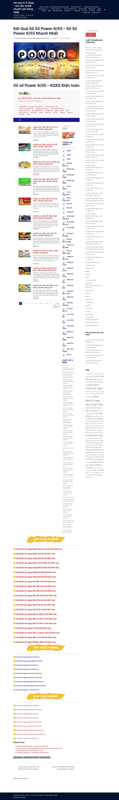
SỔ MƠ (99, 10)
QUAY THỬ (87, 12)
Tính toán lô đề (82, 9)
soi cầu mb (95, 462)
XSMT (49, 10)
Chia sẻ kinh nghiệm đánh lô (91, 374)
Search (91, 34)
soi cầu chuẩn (98, 452)
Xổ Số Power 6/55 (45, 757)
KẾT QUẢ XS (92, 9)
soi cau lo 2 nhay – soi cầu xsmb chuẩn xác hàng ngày (23, 7)
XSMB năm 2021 (99, 472)
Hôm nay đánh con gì (98, 425)
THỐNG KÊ (77, 10)
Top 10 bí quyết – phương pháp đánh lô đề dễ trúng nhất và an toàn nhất (39, 748)
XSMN (44, 10)
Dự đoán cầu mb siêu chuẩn (91, 7)
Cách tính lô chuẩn (100, 391)
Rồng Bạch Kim (98, 450)
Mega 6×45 (89, 290)
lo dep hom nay (94, 435)
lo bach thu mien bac (98, 432)
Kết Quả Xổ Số (18, 757)
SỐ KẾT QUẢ (95, 12)
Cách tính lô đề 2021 (91, 393)
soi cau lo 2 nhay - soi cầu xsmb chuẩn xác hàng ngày (32, 38)
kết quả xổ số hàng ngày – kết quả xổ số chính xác (32, 746)
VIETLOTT (67, 10)
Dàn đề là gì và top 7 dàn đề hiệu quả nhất (30, 750)
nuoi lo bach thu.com (92, 438)
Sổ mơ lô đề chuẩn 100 (70, 9)
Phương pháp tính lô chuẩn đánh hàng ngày (94, 447)
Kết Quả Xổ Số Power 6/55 (31, 757)
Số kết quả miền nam (92, 325)
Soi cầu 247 (90, 452)
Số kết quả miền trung (92, 322)
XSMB (99, 9)
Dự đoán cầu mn (55, 9)
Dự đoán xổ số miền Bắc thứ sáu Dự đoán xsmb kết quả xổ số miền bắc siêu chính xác (94, 423)
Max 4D (88, 296)
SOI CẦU (84, 10)
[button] (105, 9)
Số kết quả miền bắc (92, 319)
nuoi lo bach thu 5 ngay (92, 443)
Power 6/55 (89, 299)
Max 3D (88, 293)
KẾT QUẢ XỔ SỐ (57, 10)
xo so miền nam (92, 472)
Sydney (23, 797)
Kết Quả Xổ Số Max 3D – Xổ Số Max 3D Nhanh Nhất (33, 752)
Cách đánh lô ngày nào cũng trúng (94, 400)
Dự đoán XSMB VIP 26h (96, 416)
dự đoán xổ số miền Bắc (94, 419)
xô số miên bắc (89, 475)
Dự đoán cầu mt (42, 9)
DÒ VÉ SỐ (92, 10)
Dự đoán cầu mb (75, 7)
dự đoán (94, 413)
